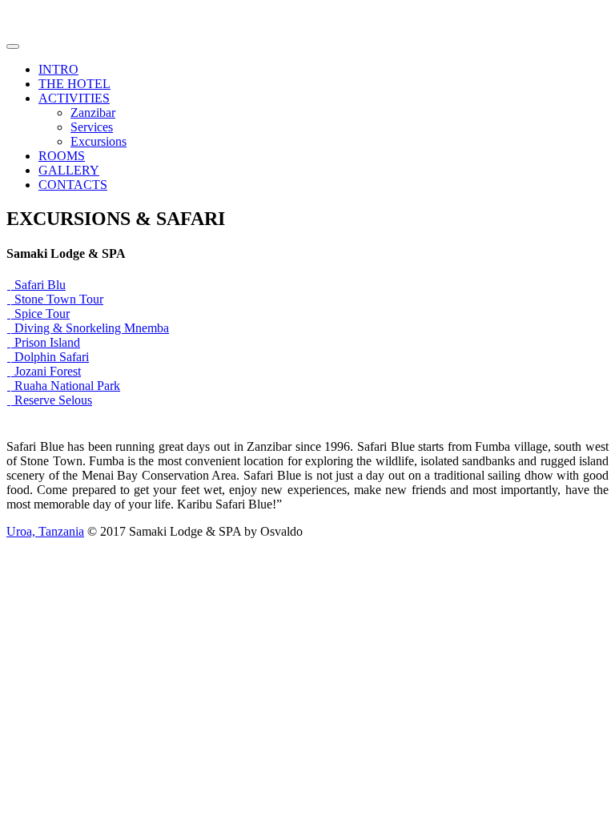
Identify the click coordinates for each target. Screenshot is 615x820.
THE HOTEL (74, 83)
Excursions (98, 141)
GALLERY (68, 170)
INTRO (58, 69)
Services (91, 127)
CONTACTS (72, 184)
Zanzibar (92, 112)
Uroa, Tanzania (45, 531)
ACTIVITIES (74, 98)
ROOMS (61, 156)
